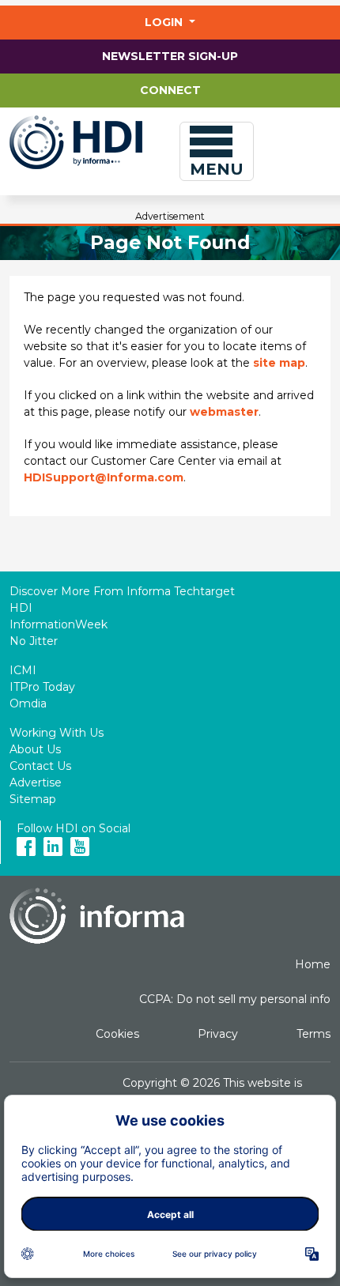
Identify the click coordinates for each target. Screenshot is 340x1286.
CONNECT (170, 90)
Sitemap (32, 799)
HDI (20, 608)
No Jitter (33, 641)
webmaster (224, 412)
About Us (35, 749)
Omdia (28, 703)
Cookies (117, 1034)
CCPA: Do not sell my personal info (235, 999)
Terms (314, 1034)
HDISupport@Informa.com (103, 477)
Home (313, 964)
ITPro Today (42, 687)
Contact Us (40, 766)
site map (279, 363)
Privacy (218, 1034)
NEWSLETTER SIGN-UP (170, 56)
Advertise (35, 782)
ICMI (22, 670)
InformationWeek (58, 624)
